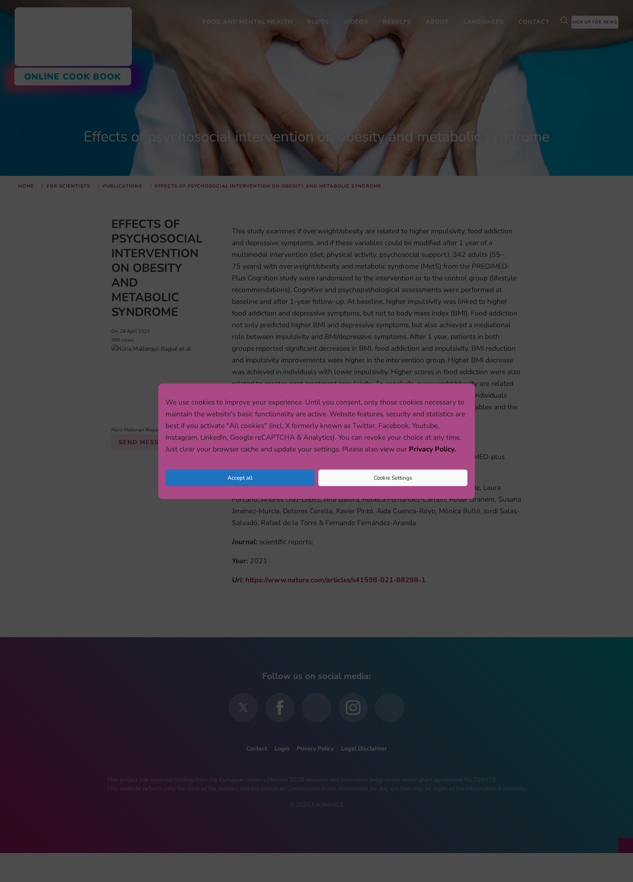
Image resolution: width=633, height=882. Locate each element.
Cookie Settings (393, 477)
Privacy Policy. (432, 449)
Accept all (240, 477)
